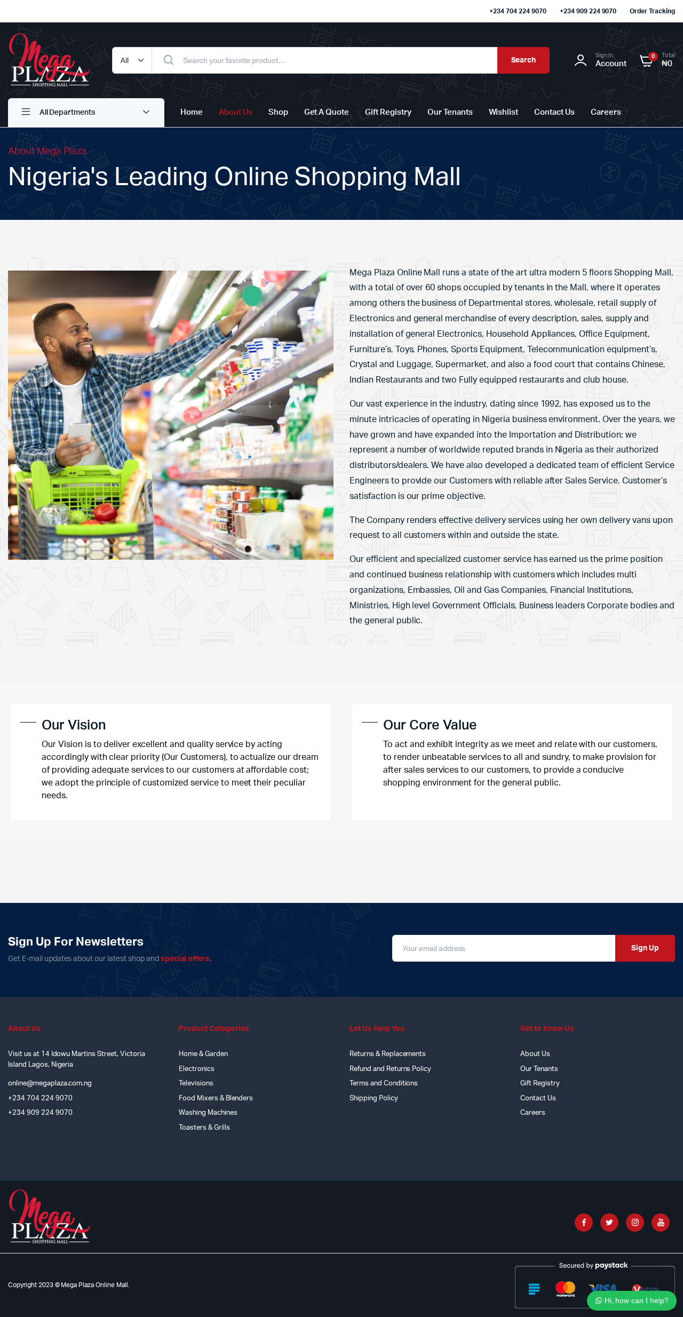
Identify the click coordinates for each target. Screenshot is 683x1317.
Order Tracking (652, 11)
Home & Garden (203, 1054)
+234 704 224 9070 (517, 11)
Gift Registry (388, 112)
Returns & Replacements (388, 1054)
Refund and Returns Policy (390, 1069)
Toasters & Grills (204, 1127)
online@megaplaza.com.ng (50, 1083)
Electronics (197, 1069)
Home (191, 112)
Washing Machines (208, 1112)
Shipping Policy (374, 1098)
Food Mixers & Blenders (216, 1098)
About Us (235, 112)
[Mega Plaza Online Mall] (49, 60)
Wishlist (504, 112)
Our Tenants (450, 112)
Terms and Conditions (384, 1083)
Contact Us (554, 112)
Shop (278, 112)
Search (523, 60)
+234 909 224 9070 (588, 11)
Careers (606, 112)
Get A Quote (327, 112)
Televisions (196, 1083)
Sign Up (645, 948)
